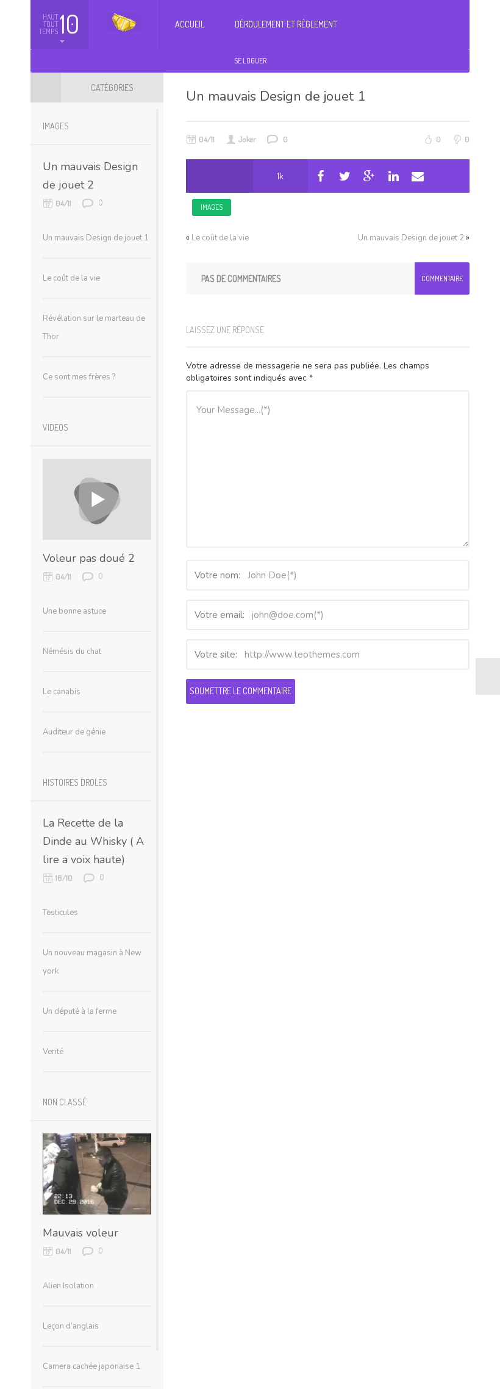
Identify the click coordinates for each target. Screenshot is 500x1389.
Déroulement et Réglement (286, 24)
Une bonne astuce (74, 611)
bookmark (236, 176)
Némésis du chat (72, 651)
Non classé (65, 1102)
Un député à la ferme (79, 1011)
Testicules (60, 912)
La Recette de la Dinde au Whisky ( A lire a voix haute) (93, 841)
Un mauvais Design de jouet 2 (411, 237)
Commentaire (442, 278)
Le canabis (61, 691)
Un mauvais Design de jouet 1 (275, 96)
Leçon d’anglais (71, 1326)
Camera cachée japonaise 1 (91, 1366)
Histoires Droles (75, 782)
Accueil (189, 24)
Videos (55, 427)
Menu (45, 87)
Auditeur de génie (74, 732)
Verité (53, 1051)
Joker (247, 139)
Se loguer (250, 60)
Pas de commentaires (241, 278)
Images (212, 207)
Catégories (112, 87)
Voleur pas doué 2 (89, 558)
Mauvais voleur (80, 1233)
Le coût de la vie (220, 237)
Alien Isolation (68, 1285)
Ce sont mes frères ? (79, 376)
